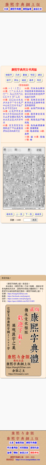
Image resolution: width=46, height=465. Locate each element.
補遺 (24, 80)
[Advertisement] (23, 40)
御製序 (9, 75)
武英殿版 (24, 447)
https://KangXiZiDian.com (17, 294)
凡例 (17, 75)
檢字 (9, 80)
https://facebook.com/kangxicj (19, 296)
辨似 (16, 80)
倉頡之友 (37, 9)
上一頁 (19, 214)
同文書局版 (12, 447)
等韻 (32, 75)
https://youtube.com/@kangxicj (19, 299)
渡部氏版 (34, 447)
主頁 (6, 9)
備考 (31, 80)
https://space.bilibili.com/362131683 (21, 301)
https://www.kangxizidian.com (28, 460)
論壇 (9, 452)
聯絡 (16, 452)
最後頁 (38, 214)
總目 (40, 75)
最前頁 (9, 214)
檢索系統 (20, 443)
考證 (39, 80)
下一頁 (28, 214)
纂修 (25, 75)
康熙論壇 (27, 9)
